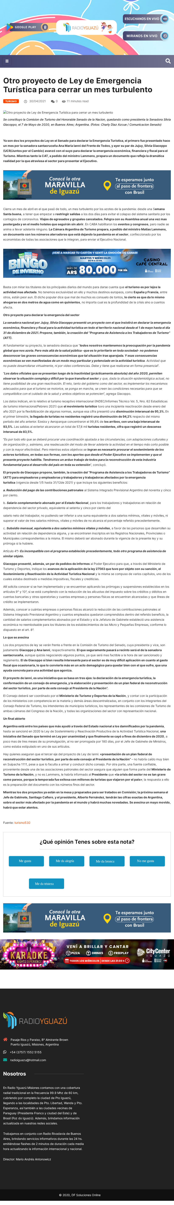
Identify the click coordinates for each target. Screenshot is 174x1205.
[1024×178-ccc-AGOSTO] (87, 263)
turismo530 (22, 822)
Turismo (11, 101)
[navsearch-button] (168, 61)
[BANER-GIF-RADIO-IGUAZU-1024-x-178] (87, 954)
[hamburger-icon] (7, 61)
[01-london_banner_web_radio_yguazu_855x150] (87, 184)
